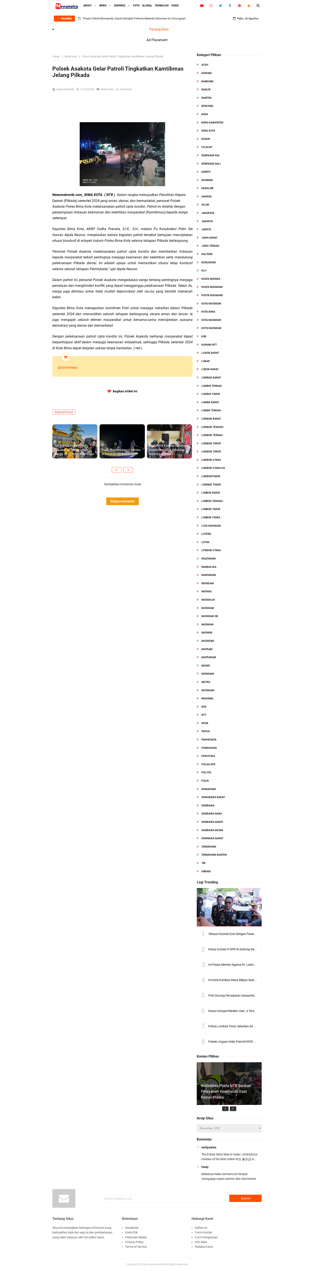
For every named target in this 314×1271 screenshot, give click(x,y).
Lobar (205, 361)
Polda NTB (208, 764)
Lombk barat (210, 402)
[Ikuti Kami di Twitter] (220, 5)
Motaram (207, 690)
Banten (206, 97)
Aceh (204, 64)
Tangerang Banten (214, 854)
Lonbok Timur (210, 509)
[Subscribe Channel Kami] (201, 5)
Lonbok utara (210, 517)
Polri (205, 780)
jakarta (207, 221)
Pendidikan (209, 747)
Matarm (206, 632)
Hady (204, 1167)
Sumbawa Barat (212, 821)
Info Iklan (201, 1242)
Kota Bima (208, 311)
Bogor (205, 139)
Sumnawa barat (212, 838)
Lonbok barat (210, 492)
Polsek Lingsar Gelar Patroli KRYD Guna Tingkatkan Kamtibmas (250, 1041)
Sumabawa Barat (213, 797)
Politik (206, 772)
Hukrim (206, 196)
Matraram (208, 657)
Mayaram (207, 673)
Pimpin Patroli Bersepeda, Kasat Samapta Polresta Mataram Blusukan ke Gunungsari (134, 18)
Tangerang (208, 846)
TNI (203, 863)
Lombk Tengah (211, 410)
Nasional (207, 698)
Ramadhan (208, 789)
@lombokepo (68, 367)
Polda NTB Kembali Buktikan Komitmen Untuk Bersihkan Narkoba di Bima (168, 450)
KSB (203, 336)
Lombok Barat (211, 418)
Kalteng (207, 254)
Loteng (206, 533)
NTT (203, 714)
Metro (205, 682)
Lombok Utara (211, 459)
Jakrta (206, 229)
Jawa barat (209, 237)
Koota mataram (212, 295)
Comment (126, 89)
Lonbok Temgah (212, 501)
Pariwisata (208, 739)
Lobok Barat (210, 369)
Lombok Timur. (211, 451)
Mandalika (208, 566)
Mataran (207, 624)
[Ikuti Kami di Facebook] (230, 5)
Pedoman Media (136, 1237)
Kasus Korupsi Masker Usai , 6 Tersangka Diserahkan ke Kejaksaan (252, 1011)
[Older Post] (128, 470)
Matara (206, 591)
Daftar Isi (201, 1227)
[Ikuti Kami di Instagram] (211, 5)
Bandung (207, 81)
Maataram (208, 558)
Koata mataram (212, 287)
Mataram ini (209, 616)
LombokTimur (210, 476)
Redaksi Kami (204, 1246)
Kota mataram (211, 320)
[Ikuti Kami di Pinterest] (239, 5)
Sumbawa (207, 805)
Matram (207, 649)
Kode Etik (131, 1232)
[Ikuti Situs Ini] (248, 5)
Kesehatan (208, 262)
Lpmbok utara (211, 550)
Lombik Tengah (211, 385)
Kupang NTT (209, 344)
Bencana (207, 105)
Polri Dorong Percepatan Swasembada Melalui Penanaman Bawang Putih (257, 995)
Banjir (206, 89)
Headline (207, 188)
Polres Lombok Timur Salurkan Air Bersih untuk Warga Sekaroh (249, 1026)
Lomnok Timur (211, 484)
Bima (204, 114)
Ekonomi (207, 180)
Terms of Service (136, 1246)
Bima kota (107, 89)
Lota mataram (211, 525)
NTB (203, 706)
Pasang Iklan (159, 29)
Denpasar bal (210, 155)
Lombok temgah (212, 427)
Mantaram (208, 575)
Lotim (205, 542)
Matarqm (207, 640)
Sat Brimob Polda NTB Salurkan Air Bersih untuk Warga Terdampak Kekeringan (74, 450)
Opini (204, 723)
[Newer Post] (116, 470)
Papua (205, 731)
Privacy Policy (134, 1242)
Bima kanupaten (212, 122)
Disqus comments (122, 501)
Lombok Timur (211, 443)
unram (206, 871)
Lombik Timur (210, 394)
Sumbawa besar (212, 830)
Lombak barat (211, 377)
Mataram (207, 608)
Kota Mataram (211, 303)
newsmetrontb (156, 1264)
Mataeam (207, 583)
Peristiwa (208, 756)
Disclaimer (132, 1227)
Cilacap (206, 147)
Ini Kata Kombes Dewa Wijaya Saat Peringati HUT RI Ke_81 (247, 980)
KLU (203, 270)
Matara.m (208, 599)
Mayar (205, 665)
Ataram (206, 73)
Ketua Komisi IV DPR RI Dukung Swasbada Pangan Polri (245, 949)
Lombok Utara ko (213, 468)
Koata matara (210, 278)
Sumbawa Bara (211, 813)
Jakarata (207, 213)
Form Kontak (203, 1232)
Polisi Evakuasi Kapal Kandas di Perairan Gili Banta (121, 452)
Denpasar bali (211, 163)
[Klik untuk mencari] (258, 5)
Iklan (205, 204)
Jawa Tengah (210, 245)
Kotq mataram (211, 328)
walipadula (208, 1147)
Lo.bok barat (210, 352)
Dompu (206, 171)
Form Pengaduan (206, 1237)
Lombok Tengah (212, 435)
